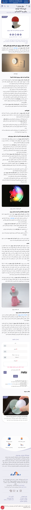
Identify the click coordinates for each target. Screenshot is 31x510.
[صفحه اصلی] (29, 12)
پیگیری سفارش (23, 501)
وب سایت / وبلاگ (15, 355)
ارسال (15, 376)
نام (15, 343)
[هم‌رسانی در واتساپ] (13, 34)
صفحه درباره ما (23, 498)
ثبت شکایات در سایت (9, 500)
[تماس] (2, 507)
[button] (28, 412)
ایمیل (15, 349)
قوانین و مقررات (23, 500)
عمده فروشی (24, 496)
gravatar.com (10, 384)
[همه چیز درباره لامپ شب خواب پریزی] (15, 474)
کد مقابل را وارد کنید (15, 370)
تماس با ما (11, 496)
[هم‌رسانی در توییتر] (15, 34)
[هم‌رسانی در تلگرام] (10, 34)
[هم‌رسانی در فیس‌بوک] (18, 34)
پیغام (15, 361)
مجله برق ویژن (12, 37)
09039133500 (16, 485)
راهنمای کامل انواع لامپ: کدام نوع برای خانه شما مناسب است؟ (17, 416)
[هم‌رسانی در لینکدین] (20, 34)
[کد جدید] (5, 372)
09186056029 (9, 485)
